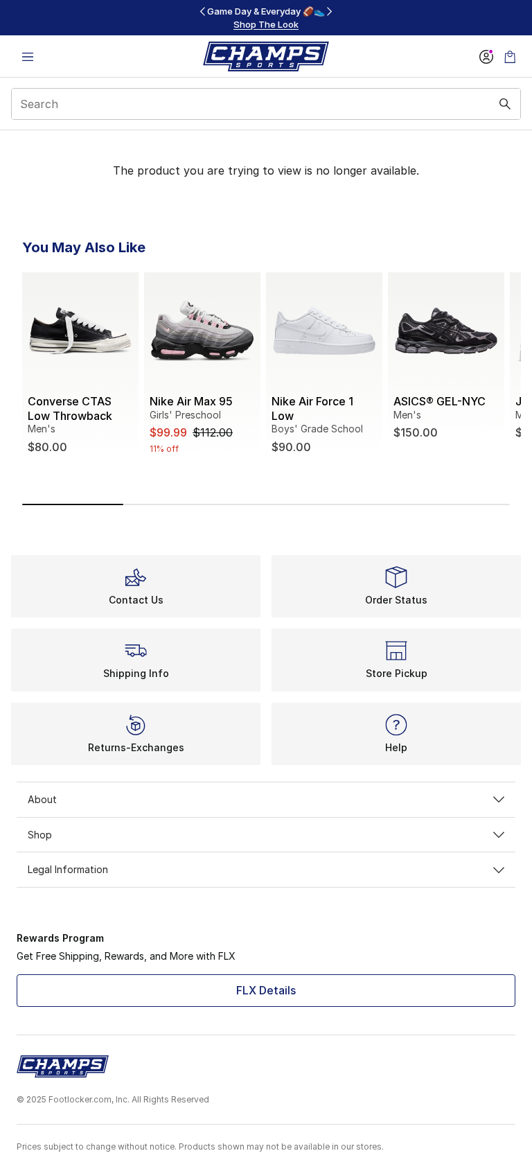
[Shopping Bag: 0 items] (509, 56)
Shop (40, 835)
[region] (266, 17)
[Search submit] (505, 104)
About (42, 799)
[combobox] (266, 104)
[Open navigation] (28, 56)
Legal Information (68, 869)
